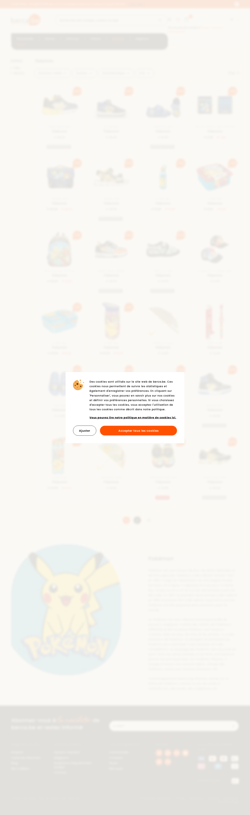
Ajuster (84, 430)
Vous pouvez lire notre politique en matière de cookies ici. (132, 417)
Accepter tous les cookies (138, 430)
